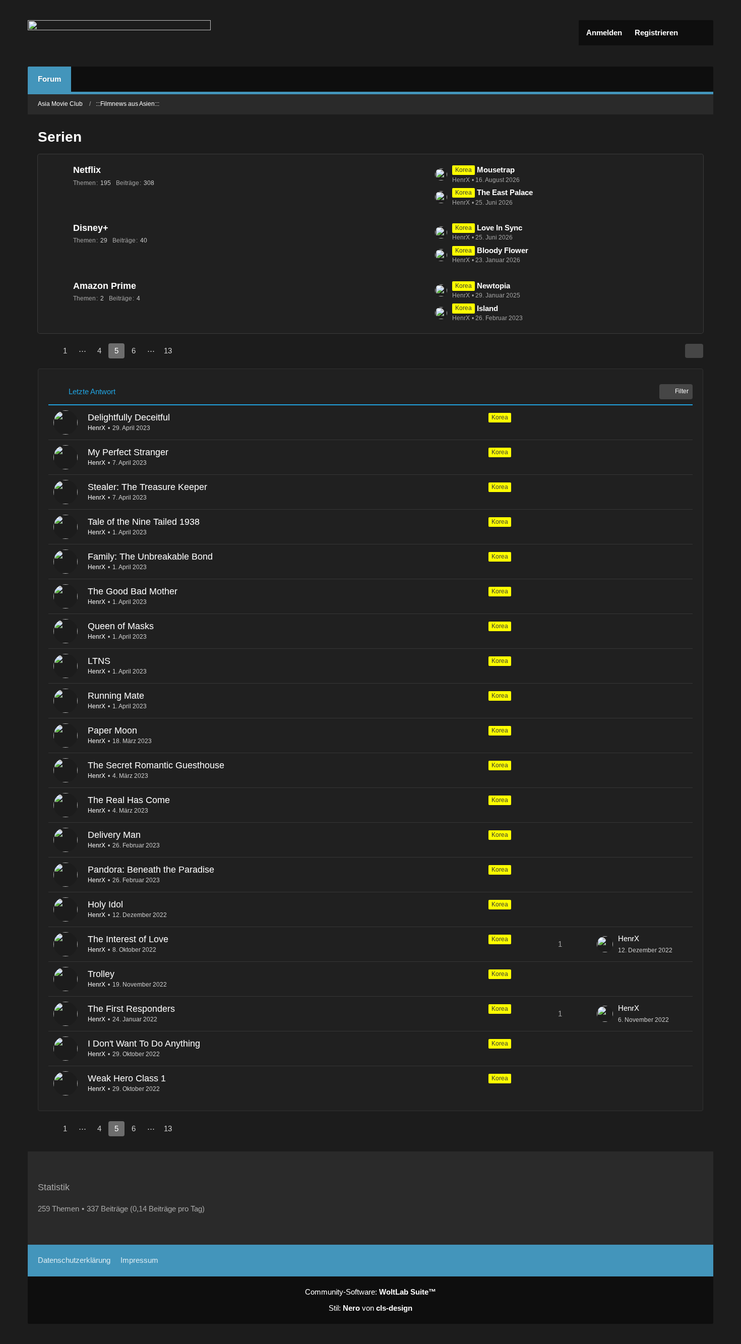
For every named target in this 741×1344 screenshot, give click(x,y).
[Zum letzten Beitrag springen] (605, 944)
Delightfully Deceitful (129, 417)
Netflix (87, 170)
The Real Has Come (129, 800)
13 (168, 350)
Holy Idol (105, 904)
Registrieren (656, 32)
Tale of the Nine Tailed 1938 (144, 522)
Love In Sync (499, 227)
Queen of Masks (121, 626)
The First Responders (131, 1009)
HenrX (96, 428)
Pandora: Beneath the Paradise (151, 870)
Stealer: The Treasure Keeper (147, 487)
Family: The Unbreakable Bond (150, 557)
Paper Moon (112, 730)
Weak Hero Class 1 (127, 1078)
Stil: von (370, 1308)
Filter (682, 391)
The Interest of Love (128, 939)
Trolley (101, 974)
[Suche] (698, 32)
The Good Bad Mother (132, 591)
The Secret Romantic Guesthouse (156, 765)
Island (487, 308)
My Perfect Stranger (128, 452)
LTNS (99, 661)
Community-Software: (370, 1292)
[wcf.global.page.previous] (47, 350)
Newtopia (493, 285)
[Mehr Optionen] (694, 351)
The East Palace (505, 192)
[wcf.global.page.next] (186, 350)
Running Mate (116, 696)
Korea (499, 417)
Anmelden (604, 32)
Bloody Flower (502, 250)
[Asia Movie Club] (119, 33)
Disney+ (90, 228)
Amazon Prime (104, 286)
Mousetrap (496, 169)
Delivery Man (114, 835)
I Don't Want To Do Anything (144, 1043)
